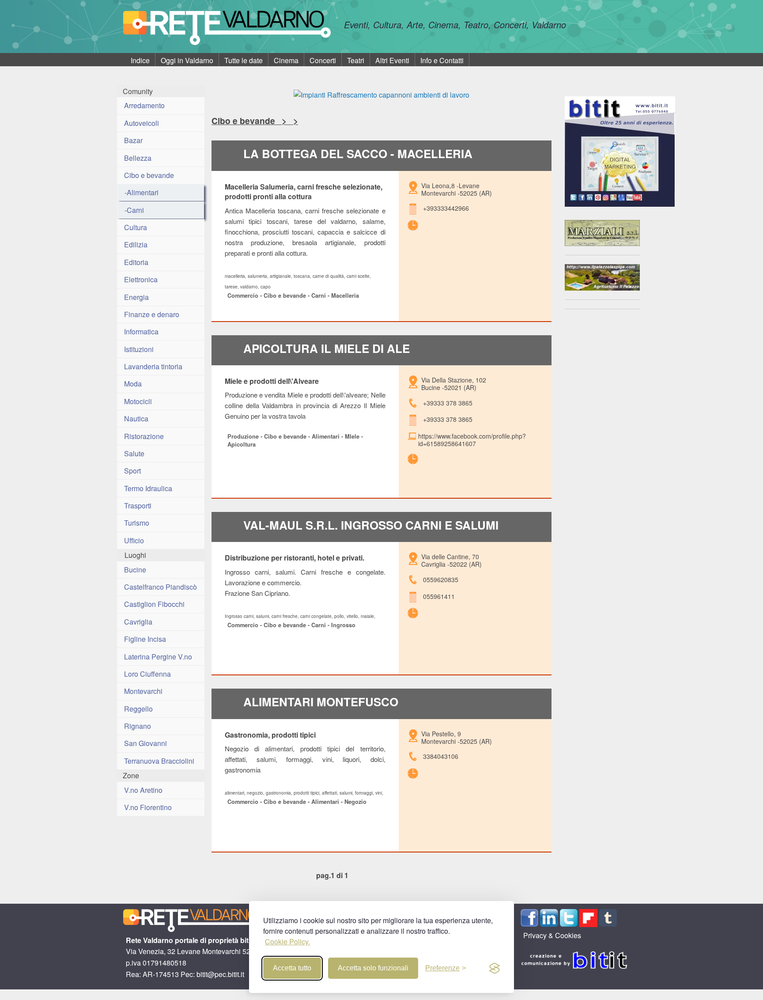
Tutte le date (243, 60)
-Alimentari (142, 192)
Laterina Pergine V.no (158, 657)
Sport (132, 471)
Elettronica (141, 279)
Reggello (138, 709)
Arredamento (144, 105)
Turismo (136, 523)
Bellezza (137, 158)
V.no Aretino (143, 790)
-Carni (134, 210)
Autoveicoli (141, 123)
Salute (134, 453)
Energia (136, 297)
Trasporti (137, 505)
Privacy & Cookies (552, 935)
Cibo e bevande (149, 175)
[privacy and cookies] (494, 968)
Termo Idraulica (148, 488)
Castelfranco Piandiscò (160, 587)
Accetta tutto (292, 968)
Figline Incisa (145, 639)
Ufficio (134, 540)
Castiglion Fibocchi (154, 604)
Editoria (136, 262)
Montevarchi (143, 691)
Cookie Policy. (287, 941)
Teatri (355, 60)
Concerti (323, 60)
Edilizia (135, 244)
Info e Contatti (442, 60)
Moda (133, 384)
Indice (140, 60)
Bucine (135, 569)
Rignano (137, 726)
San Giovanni (145, 743)
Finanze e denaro (151, 314)
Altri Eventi (392, 60)
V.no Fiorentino (148, 807)
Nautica (136, 418)
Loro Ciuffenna (147, 674)
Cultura (135, 227)
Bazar (133, 140)
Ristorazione (144, 436)
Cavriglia (138, 622)
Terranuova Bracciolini (159, 761)
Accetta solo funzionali (373, 968)
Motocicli (138, 401)
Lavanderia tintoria (153, 366)
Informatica (141, 331)
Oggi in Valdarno (187, 60)
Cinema (286, 60)
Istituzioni (139, 349)
